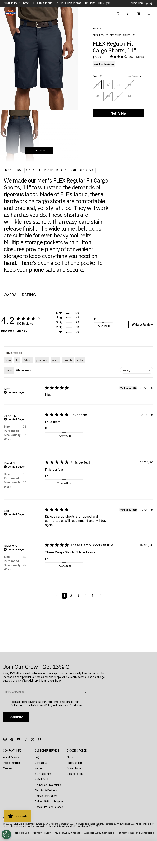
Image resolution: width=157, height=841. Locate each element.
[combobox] (136, 370)
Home (95, 28)
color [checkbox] (80, 360)
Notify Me (118, 113)
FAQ (37, 757)
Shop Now (137, 3)
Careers (7, 768)
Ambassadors (75, 763)
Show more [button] (24, 370)
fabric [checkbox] (27, 360)
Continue (16, 717)
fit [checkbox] (17, 360)
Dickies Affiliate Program (49, 801)
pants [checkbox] (9, 370)
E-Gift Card (41, 779)
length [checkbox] (68, 360)
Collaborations (75, 774)
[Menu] (149, 13)
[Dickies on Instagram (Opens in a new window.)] (5, 739)
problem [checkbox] (41, 360)
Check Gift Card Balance (49, 807)
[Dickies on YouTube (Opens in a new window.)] (19, 739)
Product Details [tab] (55, 170)
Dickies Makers (75, 768)
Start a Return (43, 774)
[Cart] (138, 13)
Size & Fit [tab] (32, 170)
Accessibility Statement (99, 833)
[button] (67, 313)
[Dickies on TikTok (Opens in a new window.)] (26, 739)
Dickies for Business (46, 796)
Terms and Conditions (69, 705)
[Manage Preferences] (6, 834)
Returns (39, 768)
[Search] (118, 13)
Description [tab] (13, 170)
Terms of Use (21, 833)
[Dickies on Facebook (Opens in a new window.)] (12, 739)
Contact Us (41, 763)
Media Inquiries (11, 763)
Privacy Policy (44, 705)
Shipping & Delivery (46, 790)
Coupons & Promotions (48, 785)
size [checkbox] (8, 360)
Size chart (138, 76)
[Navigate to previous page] (56, 596)
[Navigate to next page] (100, 596)
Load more (39, 150)
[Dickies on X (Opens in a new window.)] (32, 739)
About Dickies (11, 757)
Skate (70, 757)
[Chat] (128, 13)
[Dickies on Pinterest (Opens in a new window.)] (39, 739)
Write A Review (142, 324)
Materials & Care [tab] (83, 170)
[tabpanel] (56, 225)
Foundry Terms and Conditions (136, 833)
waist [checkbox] (55, 360)
